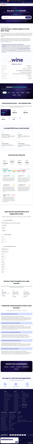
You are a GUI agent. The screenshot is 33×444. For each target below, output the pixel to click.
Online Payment (20, 417)
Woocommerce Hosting (17, 405)
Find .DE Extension (3, 421)
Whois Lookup (6, 409)
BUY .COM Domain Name (4, 413)
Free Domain (6, 404)
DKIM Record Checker (12, 417)
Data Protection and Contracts (5, 439)
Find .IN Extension (3, 422)
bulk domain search (8, 41)
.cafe (18, 92)
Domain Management (7, 399)
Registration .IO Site (3, 418)
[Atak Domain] (4, 4)
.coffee (22, 92)
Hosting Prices (16, 410)
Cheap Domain (6, 400)
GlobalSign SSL (24, 399)
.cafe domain (18, 366)
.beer (13, 92)
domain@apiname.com (7, 443)
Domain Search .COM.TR (4, 427)
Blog (7, 2)
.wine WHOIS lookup (25, 366)
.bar (9, 92)
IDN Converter (6, 405)
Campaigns (23, 2)
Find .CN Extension (3, 423)
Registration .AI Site (3, 417)
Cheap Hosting (16, 396)
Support (29, 2)
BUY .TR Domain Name (4, 428)
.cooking (28, 92)
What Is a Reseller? (11, 429)
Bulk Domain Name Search (8, 394)
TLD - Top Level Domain (7, 396)
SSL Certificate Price (25, 401)
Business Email (11, 413)
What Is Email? (11, 428)
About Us (19, 413)
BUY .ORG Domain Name (4, 416)
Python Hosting (16, 409)
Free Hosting (16, 399)
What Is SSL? (11, 425)
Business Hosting (16, 394)
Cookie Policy (11, 439)
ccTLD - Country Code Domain (8, 395)
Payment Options (20, 416)
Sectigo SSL (23, 400)
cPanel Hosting (16, 400)
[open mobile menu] (31, 4)
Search (28, 17)
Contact (19, 422)
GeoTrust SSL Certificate (25, 396)
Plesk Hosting (16, 406)
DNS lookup (16, 369)
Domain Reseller (24, 406)
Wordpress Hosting (16, 395)
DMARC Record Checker (12, 416)
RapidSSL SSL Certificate (25, 394)
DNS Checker (6, 406)
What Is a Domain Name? (12, 423)
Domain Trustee (6, 410)
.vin (18, 39)
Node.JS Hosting (16, 404)
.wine (4, 92)
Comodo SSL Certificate (25, 395)
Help (5, 2)
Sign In (26, 2)
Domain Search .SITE (4, 426)
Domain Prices (6, 401)
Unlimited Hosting (16, 401)
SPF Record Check (11, 418)
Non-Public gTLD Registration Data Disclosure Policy (25, 421)
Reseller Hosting (24, 407)
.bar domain (6, 366)
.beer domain (12, 366)
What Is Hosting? (11, 424)
